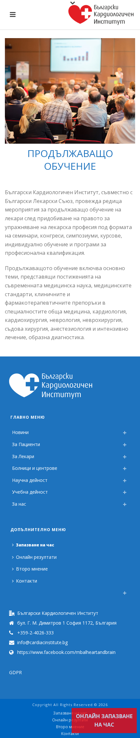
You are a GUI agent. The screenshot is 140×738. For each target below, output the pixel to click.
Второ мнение (32, 569)
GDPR (15, 672)
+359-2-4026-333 (35, 633)
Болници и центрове (34, 468)
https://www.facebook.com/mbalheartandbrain (66, 652)
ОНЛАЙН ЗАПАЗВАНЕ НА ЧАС (104, 721)
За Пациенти (26, 444)
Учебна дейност (30, 492)
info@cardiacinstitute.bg (42, 642)
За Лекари (23, 456)
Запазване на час (35, 545)
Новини (20, 432)
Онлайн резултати (36, 557)
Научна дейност (30, 480)
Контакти (26, 581)
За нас (19, 504)
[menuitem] (13, 591)
